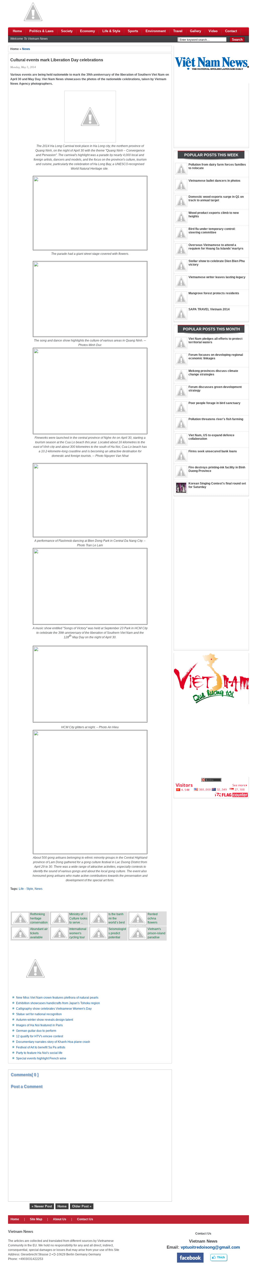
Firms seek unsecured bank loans (212, 451)
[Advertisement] (157, 12)
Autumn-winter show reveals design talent (44, 1019)
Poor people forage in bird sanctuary (214, 403)
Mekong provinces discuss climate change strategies (213, 372)
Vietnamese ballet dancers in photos (214, 180)
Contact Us (85, 1219)
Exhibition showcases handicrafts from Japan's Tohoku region (58, 1003)
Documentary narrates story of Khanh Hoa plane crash (53, 1042)
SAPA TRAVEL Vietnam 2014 (209, 309)
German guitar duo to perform (36, 1031)
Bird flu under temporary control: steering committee (211, 230)
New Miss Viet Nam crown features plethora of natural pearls (57, 997)
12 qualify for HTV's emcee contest (39, 1036)
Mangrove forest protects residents (213, 293)
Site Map (36, 1219)
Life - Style (26, 889)
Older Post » (81, 1206)
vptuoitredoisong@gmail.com (210, 1247)
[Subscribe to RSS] (127, 901)
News (26, 49)
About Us (59, 1219)
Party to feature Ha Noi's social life (39, 1053)
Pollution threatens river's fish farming (215, 419)
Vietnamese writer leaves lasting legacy (216, 277)
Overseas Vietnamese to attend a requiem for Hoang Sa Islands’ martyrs (215, 246)
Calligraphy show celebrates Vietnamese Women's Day (54, 1008)
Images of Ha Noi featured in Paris (39, 1025)
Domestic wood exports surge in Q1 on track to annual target (216, 198)
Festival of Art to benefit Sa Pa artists (40, 1047)
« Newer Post (42, 1206)
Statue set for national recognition (39, 1014)
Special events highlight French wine (41, 1058)
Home (62, 1206)
